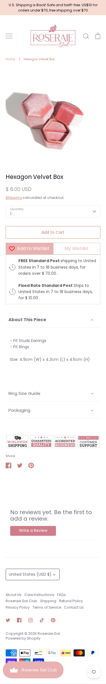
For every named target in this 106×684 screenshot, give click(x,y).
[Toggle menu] (9, 36)
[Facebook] (19, 620)
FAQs (61, 594)
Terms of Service (47, 607)
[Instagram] (30, 620)
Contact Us (74, 607)
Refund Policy (71, 600)
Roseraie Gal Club (21, 600)
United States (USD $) (30, 574)
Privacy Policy (18, 607)
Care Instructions (39, 594)
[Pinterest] (53, 620)
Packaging (19, 410)
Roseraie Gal (49, 633)
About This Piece (27, 320)
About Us (13, 594)
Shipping (14, 197)
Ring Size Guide (24, 393)
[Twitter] (8, 620)
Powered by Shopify (23, 638)
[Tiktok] (41, 620)
